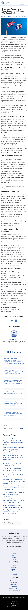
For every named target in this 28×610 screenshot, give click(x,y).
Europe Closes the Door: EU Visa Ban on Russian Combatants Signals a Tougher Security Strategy (14, 457)
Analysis (14, 565)
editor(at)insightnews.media (14, 607)
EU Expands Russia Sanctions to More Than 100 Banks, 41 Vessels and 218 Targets (13, 474)
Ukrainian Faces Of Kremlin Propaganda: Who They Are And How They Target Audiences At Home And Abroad (13, 441)
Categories (6, 519)
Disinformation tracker (14, 590)
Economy (14, 569)
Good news (14, 574)
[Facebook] (16, 321)
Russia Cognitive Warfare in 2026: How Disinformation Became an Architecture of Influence (13, 511)
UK (6, 16)
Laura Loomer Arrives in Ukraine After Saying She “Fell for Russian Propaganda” (13, 494)
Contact (14, 605)
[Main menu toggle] (22, 2)
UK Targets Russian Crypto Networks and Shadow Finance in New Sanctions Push (13, 403)
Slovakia (14, 557)
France (3, 16)
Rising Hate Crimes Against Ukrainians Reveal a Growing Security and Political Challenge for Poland (13, 463)
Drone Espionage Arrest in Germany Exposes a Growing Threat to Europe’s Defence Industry (13, 487)
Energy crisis (14, 582)
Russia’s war (14, 567)
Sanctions (14, 586)
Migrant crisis (14, 581)
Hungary (14, 559)
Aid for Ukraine (14, 584)
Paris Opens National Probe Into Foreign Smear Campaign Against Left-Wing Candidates (13, 413)
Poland (14, 555)
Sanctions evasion (14, 588)
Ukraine (14, 550)
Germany (14, 552)
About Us (14, 601)
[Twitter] (12, 321)
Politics (14, 571)
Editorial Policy (14, 603)
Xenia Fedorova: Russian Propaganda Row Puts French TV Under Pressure (13, 393)
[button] (26, 3)
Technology (14, 573)
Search (5, 425)
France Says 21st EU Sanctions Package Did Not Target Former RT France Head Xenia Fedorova (13, 372)
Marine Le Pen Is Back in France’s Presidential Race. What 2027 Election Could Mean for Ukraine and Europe (13, 383)
